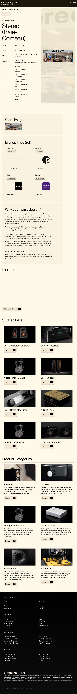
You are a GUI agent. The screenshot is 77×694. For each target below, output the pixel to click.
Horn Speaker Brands (11, 643)
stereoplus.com (20, 45)
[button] (74, 3)
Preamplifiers (8, 621)
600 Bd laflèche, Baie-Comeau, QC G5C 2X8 (26, 55)
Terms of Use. (31, 688)
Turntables (7, 625)
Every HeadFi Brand (10, 641)
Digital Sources (43, 625)
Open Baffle (8, 660)
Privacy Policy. (24, 688)
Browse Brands (9, 604)
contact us (11, 675)
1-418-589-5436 (20, 50)
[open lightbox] (13, 126)
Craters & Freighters (42, 254)
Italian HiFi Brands (44, 658)
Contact (7, 606)
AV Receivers (8, 623)
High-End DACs (43, 656)
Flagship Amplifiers (10, 654)
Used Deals (42, 606)
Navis (6, 256)
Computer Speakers (44, 639)
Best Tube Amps (43, 654)
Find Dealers (42, 602)
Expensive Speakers (10, 639)
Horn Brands (42, 660)
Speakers (7, 619)
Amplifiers (41, 619)
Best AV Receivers (44, 643)
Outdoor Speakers (10, 658)
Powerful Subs (8, 656)
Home (4, 9)
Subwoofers (42, 621)
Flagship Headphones (45, 641)
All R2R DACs (42, 637)
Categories (7, 608)
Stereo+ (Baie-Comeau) (14, 32)
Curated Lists (42, 604)
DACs (40, 623)
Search (40, 608)
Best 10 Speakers (9, 637)
